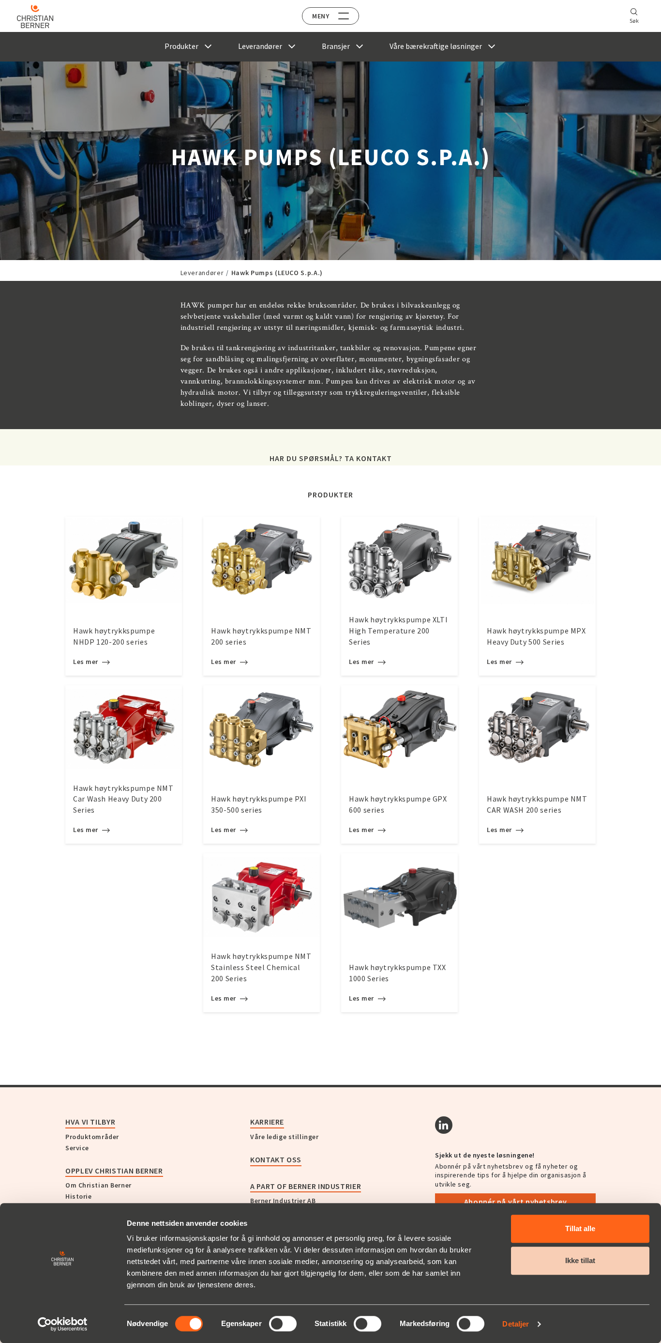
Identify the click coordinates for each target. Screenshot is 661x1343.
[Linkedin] (443, 1125)
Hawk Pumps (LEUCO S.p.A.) (277, 272)
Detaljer (515, 1324)
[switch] (283, 1323)
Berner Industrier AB (282, 1200)
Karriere (267, 1122)
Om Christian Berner (98, 1185)
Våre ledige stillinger (284, 1136)
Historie (78, 1196)
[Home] (35, 16)
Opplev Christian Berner (114, 1170)
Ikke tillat (580, 1260)
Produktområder (92, 1136)
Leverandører (202, 272)
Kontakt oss (275, 1159)
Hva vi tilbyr (90, 1122)
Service (77, 1147)
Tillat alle (580, 1228)
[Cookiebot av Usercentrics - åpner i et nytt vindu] (62, 1324)
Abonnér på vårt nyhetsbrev (515, 1201)
